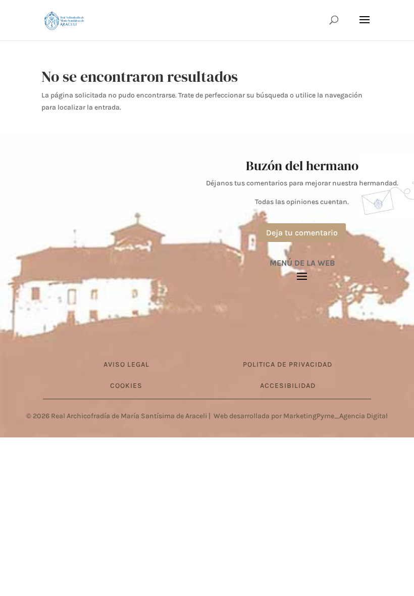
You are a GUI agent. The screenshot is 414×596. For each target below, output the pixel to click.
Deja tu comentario (302, 232)
